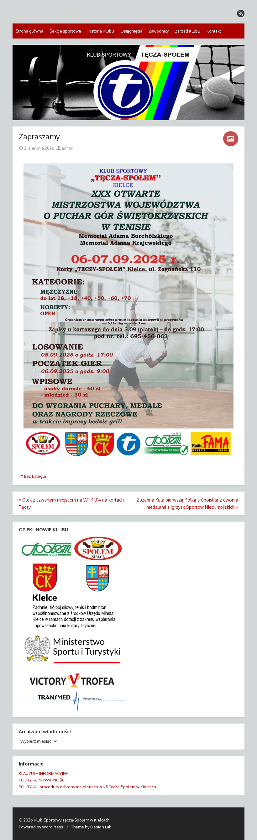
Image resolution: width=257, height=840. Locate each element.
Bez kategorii (36, 476)
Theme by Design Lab (91, 826)
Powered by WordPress (41, 826)
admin (67, 148)
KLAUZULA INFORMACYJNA (43, 773)
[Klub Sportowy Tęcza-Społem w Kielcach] (128, 82)
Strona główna (29, 30)
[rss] (240, 13)
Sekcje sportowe (65, 30)
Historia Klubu (100, 30)
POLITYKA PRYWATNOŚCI (42, 779)
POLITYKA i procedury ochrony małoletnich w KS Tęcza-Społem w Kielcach (87, 786)
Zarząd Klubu (187, 30)
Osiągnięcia (131, 30)
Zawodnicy (159, 30)
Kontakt (214, 30)
